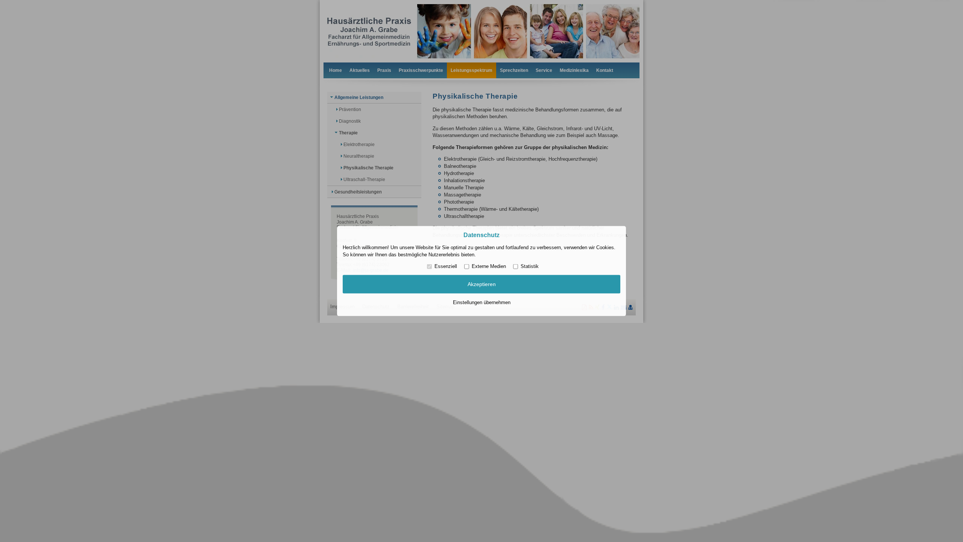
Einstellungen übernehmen (481, 302)
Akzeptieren (482, 284)
